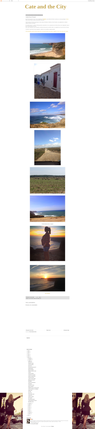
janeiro (29, 413)
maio (29, 408)
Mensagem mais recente (29, 330)
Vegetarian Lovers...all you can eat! (33, 387)
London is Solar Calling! (31, 378)
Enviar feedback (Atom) (32, 331)
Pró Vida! (29, 391)
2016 (28, 354)
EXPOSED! (30, 381)
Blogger (52, 426)
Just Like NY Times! (31, 385)
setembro (29, 403)
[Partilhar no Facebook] (39, 297)
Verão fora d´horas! (31, 377)
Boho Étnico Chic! (31, 401)
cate (32, 419)
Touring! (29, 372)
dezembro (30, 358)
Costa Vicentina (31, 298)
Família (34, 298)
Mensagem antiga (66, 330)
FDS (36, 298)
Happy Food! (30, 390)
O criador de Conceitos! (31, 374)
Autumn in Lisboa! (31, 396)
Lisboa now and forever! (31, 382)
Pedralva (38, 298)
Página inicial (48, 330)
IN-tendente (30, 383)
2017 (28, 353)
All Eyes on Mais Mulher (31, 376)
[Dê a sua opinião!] (37, 297)
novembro (30, 359)
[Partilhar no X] (38, 297)
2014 (28, 357)
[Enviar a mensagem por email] (36, 297)
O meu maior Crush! (31, 394)
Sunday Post (30, 395)
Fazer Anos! (30, 365)
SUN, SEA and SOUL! (31, 399)
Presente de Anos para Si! (32, 367)
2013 (28, 415)
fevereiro (29, 412)
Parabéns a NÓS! (30, 363)
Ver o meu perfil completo (34, 423)
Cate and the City (45, 7)
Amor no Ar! (30, 392)
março (29, 411)
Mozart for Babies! (31, 369)
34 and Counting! (30, 364)
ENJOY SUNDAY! (31, 386)
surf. (40, 298)
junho (29, 407)
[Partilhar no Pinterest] (40, 297)
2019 (28, 350)
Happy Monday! (30, 368)
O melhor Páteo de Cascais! (32, 400)
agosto (29, 404)
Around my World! (31, 373)
